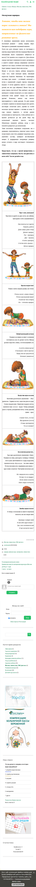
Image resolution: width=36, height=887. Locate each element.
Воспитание (8, 670)
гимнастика (27, 552)
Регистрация (22, 621)
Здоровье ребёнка (10, 663)
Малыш (14, 6)
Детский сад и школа (11, 672)
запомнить (13, 618)
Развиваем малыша (10, 668)
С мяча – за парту (6, 569)
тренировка (20, 552)
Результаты (8, 800)
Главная (4, 6)
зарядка (6, 552)
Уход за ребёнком (10, 660)
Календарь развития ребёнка (13, 658)
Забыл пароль (14, 621)
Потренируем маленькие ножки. (10, 562)
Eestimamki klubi (9, 2)
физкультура (12, 552)
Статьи (9, 6)
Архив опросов (16, 800)
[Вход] (8, 582)
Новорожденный (9, 653)
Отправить (12, 592)
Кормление (8, 656)
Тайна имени (8, 649)
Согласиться (18, 884)
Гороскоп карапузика (11, 651)
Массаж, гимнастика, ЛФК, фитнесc (13, 542)
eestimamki (7, 545)
